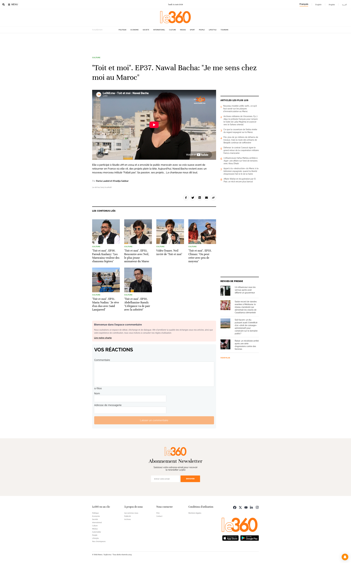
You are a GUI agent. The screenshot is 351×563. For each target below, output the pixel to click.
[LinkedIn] (251, 507)
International (159, 30)
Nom (97, 393)
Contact (159, 516)
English (318, 4)
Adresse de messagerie (108, 405)
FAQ (157, 513)
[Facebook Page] (234, 507)
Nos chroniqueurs (99, 541)
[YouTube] (246, 507)
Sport (192, 30)
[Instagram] (257, 507)
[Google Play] (249, 538)
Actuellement (97, 30)
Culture (172, 30)
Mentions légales (194, 513)
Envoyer (190, 479)
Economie (135, 30)
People (202, 30)
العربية (344, 4)
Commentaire (102, 360)
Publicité (127, 516)
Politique (122, 30)
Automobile (96, 532)
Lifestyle (212, 30)
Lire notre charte (103, 338)
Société (146, 30)
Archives (127, 519)
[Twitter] (240, 507)
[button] (345, 557)
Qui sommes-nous (131, 513)
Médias (183, 30)
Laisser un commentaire (154, 420)
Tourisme (224, 30)
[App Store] (230, 538)
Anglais (332, 4)
